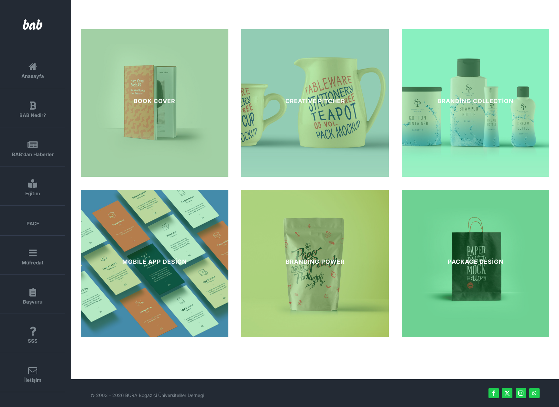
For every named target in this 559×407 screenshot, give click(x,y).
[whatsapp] (534, 393)
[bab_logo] (32, 22)
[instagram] (521, 393)
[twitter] (507, 393)
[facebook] (493, 393)
